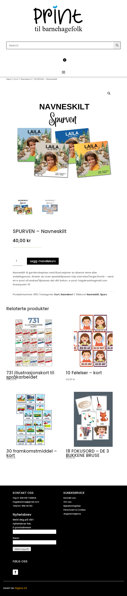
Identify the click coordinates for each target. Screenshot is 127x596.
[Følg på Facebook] (15, 572)
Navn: (16, 538)
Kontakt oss (70, 497)
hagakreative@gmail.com (26, 501)
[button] (109, 93)
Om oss (67, 501)
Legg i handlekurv (43, 261)
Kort (16, 79)
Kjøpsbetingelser (72, 505)
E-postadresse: (22, 527)
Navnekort (26, 79)
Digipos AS (21, 588)
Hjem (9, 79)
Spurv (103, 294)
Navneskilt (93, 294)
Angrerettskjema (72, 513)
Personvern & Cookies (75, 509)
